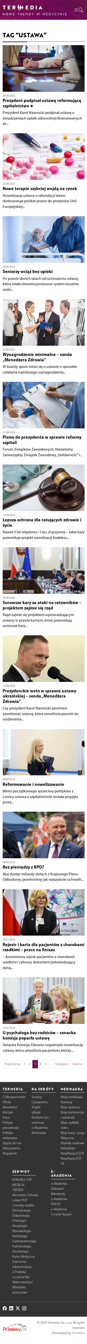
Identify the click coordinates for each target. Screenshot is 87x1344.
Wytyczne (67, 1138)
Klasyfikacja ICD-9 (72, 1153)
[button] (78, 10)
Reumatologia (21, 1231)
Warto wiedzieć (22, 1282)
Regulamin (10, 1153)
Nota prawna (11, 1148)
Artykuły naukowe (72, 1143)
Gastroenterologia (24, 1241)
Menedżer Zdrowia (25, 1195)
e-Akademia (40, 1128)
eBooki (36, 1112)
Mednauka (39, 1133)
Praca (6, 1117)
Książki (36, 1107)
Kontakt (8, 1112)
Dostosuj (66, 1102)
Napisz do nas (12, 1143)
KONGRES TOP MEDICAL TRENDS (22, 1185)
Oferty (7, 1102)
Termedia (78, 1333)
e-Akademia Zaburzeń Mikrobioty (59, 1189)
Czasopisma (39, 1102)
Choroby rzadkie (23, 1205)
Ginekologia (20, 1251)
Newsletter (10, 1107)
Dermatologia (21, 1210)
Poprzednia (12, 1064)
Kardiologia (19, 1236)
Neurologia (19, 1226)
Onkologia (19, 1221)
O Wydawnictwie (14, 1097)
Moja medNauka (71, 1097)
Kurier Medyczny (23, 1256)
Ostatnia (77, 1064)
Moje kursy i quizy (72, 1133)
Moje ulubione (70, 1107)
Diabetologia (20, 1215)
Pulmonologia (21, 1246)
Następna (61, 1064)
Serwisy (37, 1097)
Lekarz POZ (19, 1200)
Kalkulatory (68, 1148)
